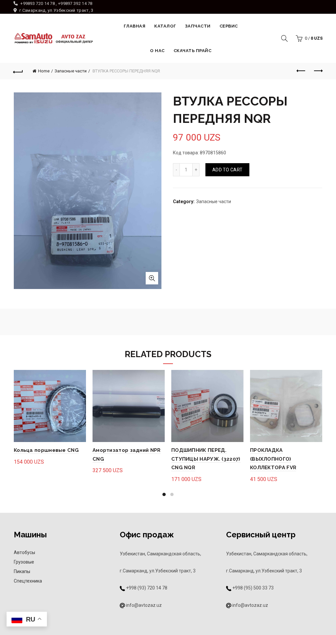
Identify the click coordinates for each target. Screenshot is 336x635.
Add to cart (227, 169)
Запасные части (70, 70)
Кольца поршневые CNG (46, 450)
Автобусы (24, 552)
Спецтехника (28, 581)
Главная (135, 26)
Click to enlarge (152, 278)
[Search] (284, 38)
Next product (317, 71)
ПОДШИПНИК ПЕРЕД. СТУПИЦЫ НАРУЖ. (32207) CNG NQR (206, 459)
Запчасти (198, 26)
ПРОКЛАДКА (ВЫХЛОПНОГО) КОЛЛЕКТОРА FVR (273, 459)
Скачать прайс (193, 50)
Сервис (229, 26)
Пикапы (22, 571)
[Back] (18, 71)
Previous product (301, 71)
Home (44, 70)
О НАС (157, 50)
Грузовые (24, 562)
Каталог (165, 26)
